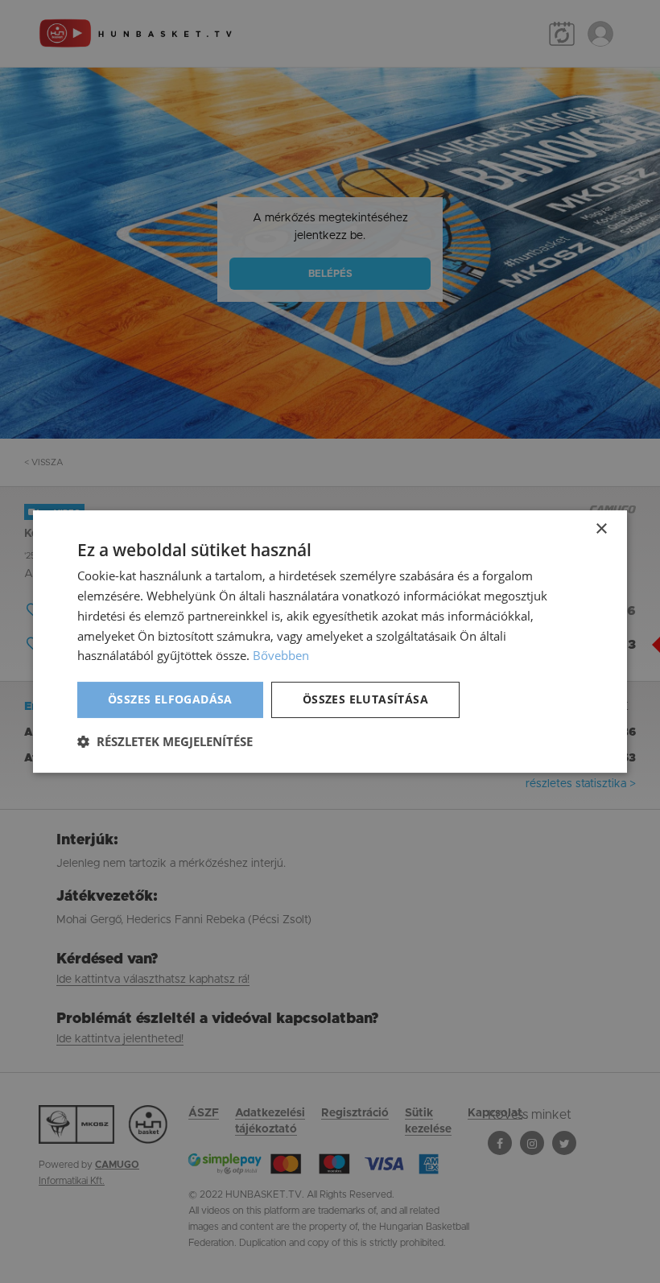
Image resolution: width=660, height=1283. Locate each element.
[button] (165, 741)
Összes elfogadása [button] (170, 699)
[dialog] (330, 641)
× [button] (601, 529)
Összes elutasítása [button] (365, 699)
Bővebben (281, 655)
